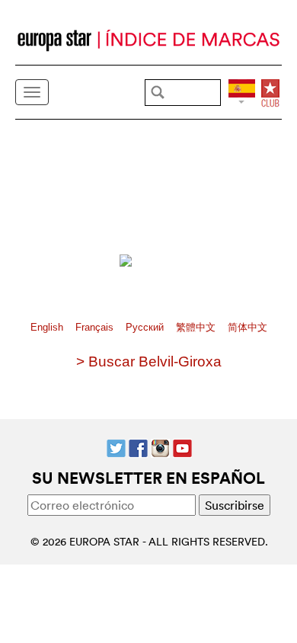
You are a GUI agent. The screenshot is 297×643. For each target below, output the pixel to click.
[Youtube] (182, 446)
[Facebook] (138, 446)
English (48, 327)
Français (96, 327)
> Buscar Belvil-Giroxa (149, 361)
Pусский (146, 327)
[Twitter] (116, 446)
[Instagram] (160, 446)
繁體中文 (197, 327)
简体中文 (247, 327)
